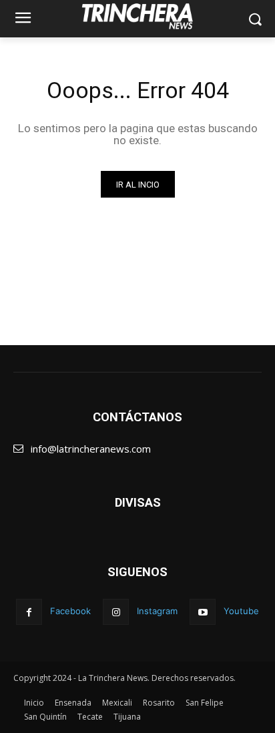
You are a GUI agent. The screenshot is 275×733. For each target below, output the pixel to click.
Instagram (157, 610)
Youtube (241, 610)
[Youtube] (203, 612)
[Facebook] (29, 612)
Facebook (70, 610)
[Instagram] (116, 612)
